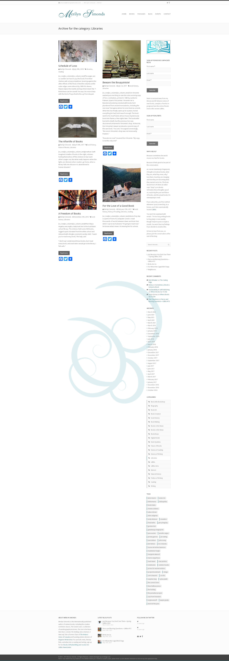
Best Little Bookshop (158, 402)
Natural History (156, 474)
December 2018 (153, 334)
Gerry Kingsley (163, 523)
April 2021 (151, 320)
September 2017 (153, 360)
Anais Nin (162, 498)
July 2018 (151, 339)
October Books (164, 565)
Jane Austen (152, 533)
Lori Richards (162, 544)
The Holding (151, 589)
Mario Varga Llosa (154, 558)
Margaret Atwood (154, 554)
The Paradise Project (155, 593)
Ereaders (163, 519)
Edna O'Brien (152, 512)
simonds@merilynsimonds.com (70, 3)
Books (132, 14)
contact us (118, 658)
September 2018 (153, 336)
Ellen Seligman (153, 515)
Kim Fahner (151, 544)
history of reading (114, 212)
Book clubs (152, 505)
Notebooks (151, 565)
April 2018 (151, 342)
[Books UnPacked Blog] (81, 14)
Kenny (151, 285)
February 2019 (153, 328)
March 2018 (152, 344)
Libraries (89, 69)
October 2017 (152, 358)
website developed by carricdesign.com (99, 657)
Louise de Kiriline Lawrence (156, 547)
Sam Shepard (152, 575)
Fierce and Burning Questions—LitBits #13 (159, 300)
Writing (153, 486)
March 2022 (152, 312)
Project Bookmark (154, 572)
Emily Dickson (152, 519)
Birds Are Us (152, 264)
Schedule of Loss (67, 65)
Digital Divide (155, 438)
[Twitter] (167, 3)
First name (151, 66)
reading (61, 72)
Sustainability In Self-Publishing (159, 290)
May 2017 (151, 371)
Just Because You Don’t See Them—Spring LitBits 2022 (159, 256)
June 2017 (151, 369)
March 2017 (152, 377)
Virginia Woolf (152, 600)
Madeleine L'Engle (154, 551)
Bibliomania (152, 502)
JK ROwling (164, 537)
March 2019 (152, 325)
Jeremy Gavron (153, 537)
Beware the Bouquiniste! (116, 82)
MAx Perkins (163, 561)
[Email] (138, 636)
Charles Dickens (153, 509)
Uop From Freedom (154, 597)
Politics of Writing (157, 478)
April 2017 (151, 374)
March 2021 (152, 323)
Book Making (155, 422)
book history (134, 86)
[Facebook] (169, 3)
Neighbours (152, 269)
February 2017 (153, 379)
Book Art (154, 410)
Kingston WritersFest (65, 640)
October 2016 (152, 390)
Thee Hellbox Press (154, 586)
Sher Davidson (154, 299)
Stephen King (152, 579)
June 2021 (151, 315)
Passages (141, 14)
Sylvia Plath (163, 579)
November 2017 (153, 355)
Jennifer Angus (164, 533)
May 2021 (151, 317)
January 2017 (152, 382)
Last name (150, 73)
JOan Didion (152, 540)
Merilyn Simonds (65, 69)
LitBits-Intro (155, 466)
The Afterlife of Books (70, 141)
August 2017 (152, 363)
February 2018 (153, 347)
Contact (167, 14)
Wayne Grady (164, 600)
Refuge (165, 572)
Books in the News (157, 426)
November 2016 (153, 387)
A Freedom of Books (69, 213)
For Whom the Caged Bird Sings (158, 267)
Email (149, 80)
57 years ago (140, 623)
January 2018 (152, 350)
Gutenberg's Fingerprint (155, 530)
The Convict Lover (153, 582)
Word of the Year (153, 604)
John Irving (162, 540)
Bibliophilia (163, 502)
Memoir (153, 470)
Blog (150, 14)
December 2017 (153, 352)
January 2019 (152, 331)
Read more (64, 101)
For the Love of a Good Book (118, 205)
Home (124, 14)
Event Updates (156, 442)
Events (158, 14)
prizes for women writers (156, 568)
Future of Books (63, 147)
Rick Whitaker (153, 280)
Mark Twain (151, 561)
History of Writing (157, 454)
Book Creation (156, 414)
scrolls (162, 575)
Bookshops (155, 434)
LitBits (154, 209)
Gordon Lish (152, 526)
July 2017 (151, 366)
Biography (154, 406)
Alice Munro (152, 498)
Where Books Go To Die (159, 292)
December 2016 (153, 385)
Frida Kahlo (151, 523)
